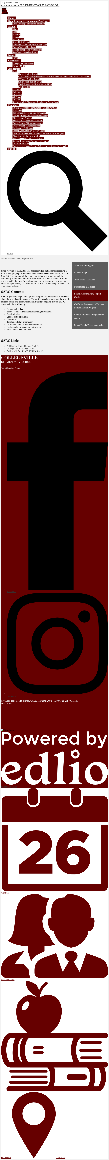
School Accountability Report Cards (28, 131)
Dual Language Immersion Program (28, 23)
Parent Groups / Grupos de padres (27, 123)
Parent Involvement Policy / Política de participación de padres (40, 146)
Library (15, 37)
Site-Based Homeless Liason (25, 52)
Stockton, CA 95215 (30, 701)
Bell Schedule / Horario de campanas (29, 113)
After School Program (22, 118)
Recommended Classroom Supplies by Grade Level (35, 102)
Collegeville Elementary (23, 63)
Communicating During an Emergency (29, 44)
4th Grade (16, 97)
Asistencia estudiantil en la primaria (28, 138)
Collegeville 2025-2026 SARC (21, 348)
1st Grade (16, 89)
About (15, 29)
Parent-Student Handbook (24, 47)
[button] (28, 20)
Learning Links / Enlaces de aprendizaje (30, 115)
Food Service (18, 39)
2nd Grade (17, 92)
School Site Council (21, 42)
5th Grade (16, 99)
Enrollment (17, 110)
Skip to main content (10, 2)
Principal (16, 34)
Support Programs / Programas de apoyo (30, 141)
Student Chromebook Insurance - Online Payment (34, 108)
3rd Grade (17, 94)
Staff (14, 32)
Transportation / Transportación (26, 125)
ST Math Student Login (28, 79)
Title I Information (20, 143)
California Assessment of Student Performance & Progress (38, 133)
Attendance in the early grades (26, 136)
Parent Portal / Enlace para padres (27, 120)
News (15, 58)
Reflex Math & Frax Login (30, 82)
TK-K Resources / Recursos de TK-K (35, 84)
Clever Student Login (27, 74)
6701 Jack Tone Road (11, 701)
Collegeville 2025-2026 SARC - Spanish (25, 351)
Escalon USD (18, 66)
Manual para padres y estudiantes (27, 50)
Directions (60, 1157)
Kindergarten (24, 87)
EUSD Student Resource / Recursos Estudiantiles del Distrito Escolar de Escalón (54, 76)
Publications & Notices (22, 128)
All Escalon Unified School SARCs (23, 346)
